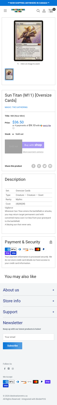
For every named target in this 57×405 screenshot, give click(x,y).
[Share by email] (50, 166)
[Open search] (38, 10)
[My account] (44, 10)
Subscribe (12, 345)
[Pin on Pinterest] (39, 166)
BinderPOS (41, 399)
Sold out (13, 146)
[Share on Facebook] (33, 166)
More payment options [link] (33, 152)
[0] (50, 11)
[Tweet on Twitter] (45, 166)
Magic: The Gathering (16, 107)
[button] (32, 127)
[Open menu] (5, 10)
